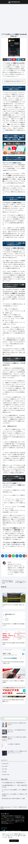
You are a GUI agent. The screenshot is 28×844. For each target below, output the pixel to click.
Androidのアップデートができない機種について (20, 582)
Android (4, 763)
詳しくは (10, 837)
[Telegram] (20, 555)
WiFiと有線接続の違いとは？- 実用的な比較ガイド (14, 782)
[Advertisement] (14, 19)
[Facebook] (2, 555)
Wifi (3, 771)
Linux (3, 766)
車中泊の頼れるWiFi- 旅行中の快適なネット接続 (13, 798)
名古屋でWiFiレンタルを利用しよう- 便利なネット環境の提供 (14, 795)
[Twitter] (6, 555)
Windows (4, 774)
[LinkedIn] (16, 555)
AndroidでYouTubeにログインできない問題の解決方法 (7, 582)
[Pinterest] (9, 555)
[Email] (24, 555)
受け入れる (14, 840)
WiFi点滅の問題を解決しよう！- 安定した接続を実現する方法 (14, 786)
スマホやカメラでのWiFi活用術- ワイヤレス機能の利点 (14, 790)
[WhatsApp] (13, 555)
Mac (3, 769)
